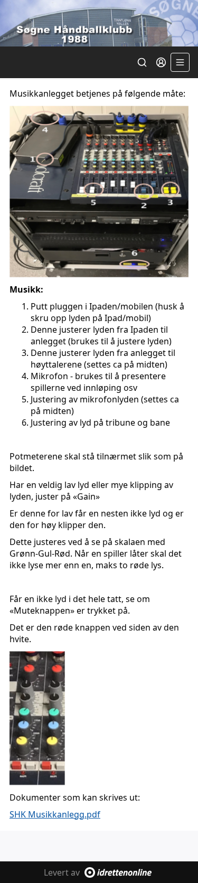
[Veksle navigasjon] (180, 62)
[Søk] (142, 62)
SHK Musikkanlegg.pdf (55, 814)
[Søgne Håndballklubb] (99, 23)
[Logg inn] (161, 62)
